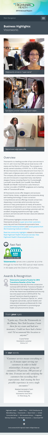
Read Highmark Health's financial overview (19, 235)
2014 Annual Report (24, 11)
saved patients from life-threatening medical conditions (23, 228)
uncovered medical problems (14, 227)
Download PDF (38, 418)
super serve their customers (30, 222)
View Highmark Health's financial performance (21, 236)
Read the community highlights (15, 232)
